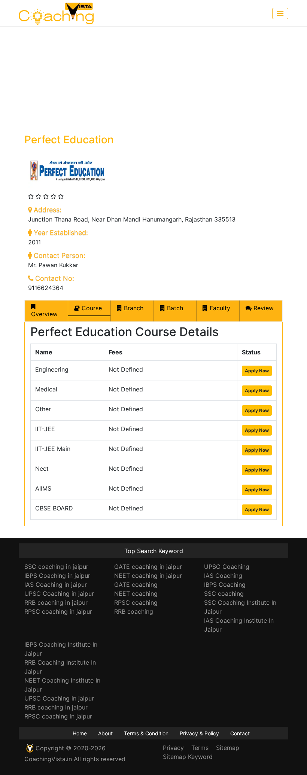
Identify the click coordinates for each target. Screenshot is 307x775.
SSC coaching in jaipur (56, 566)
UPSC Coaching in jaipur (59, 593)
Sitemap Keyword (188, 756)
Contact (240, 733)
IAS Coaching (223, 575)
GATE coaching (136, 584)
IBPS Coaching (225, 584)
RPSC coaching (136, 602)
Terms (200, 747)
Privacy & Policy (199, 733)
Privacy (173, 747)
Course (91, 308)
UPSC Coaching (226, 566)
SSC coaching (224, 593)
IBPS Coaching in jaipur (57, 575)
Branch (132, 308)
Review (263, 308)
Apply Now (257, 370)
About (105, 733)
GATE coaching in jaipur (148, 566)
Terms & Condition (146, 733)
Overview (44, 314)
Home (80, 733)
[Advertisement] (153, 79)
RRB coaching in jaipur (56, 602)
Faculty (219, 308)
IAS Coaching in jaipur (55, 584)
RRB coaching (133, 611)
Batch (174, 308)
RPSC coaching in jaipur (58, 611)
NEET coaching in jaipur (148, 575)
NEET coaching (136, 593)
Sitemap (227, 747)
